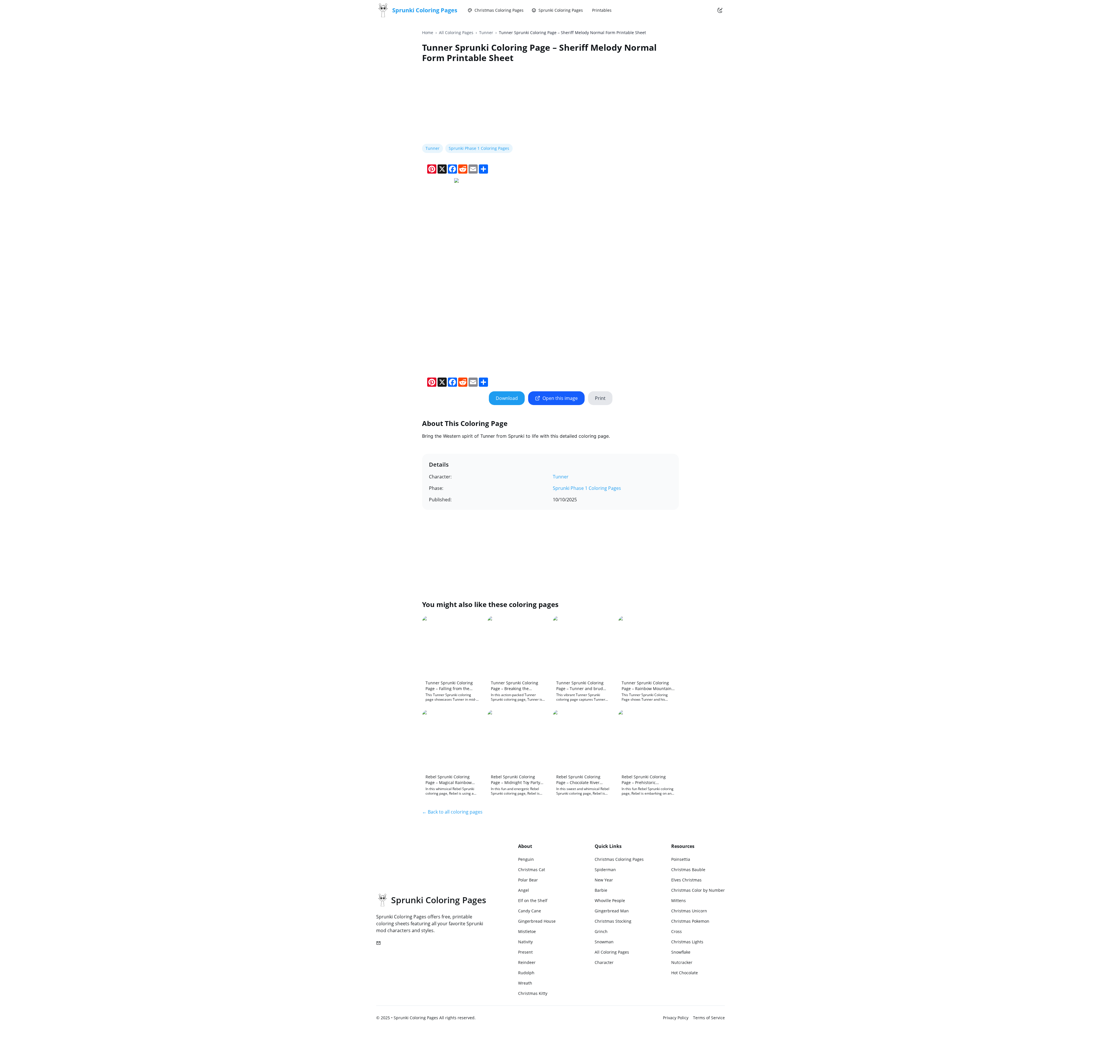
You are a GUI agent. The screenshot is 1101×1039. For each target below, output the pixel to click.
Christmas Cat (531, 869)
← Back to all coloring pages (452, 812)
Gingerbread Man (612, 911)
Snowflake (680, 952)
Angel (523, 890)
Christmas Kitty (532, 993)
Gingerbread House (537, 921)
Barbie (601, 890)
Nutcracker (681, 962)
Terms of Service (709, 1017)
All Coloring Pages (456, 32)
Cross (676, 931)
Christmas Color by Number (698, 890)
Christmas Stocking (613, 921)
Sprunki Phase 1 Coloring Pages (479, 148)
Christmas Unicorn (689, 911)
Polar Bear (528, 880)
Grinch (601, 931)
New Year (604, 880)
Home (427, 32)
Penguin (526, 859)
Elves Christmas (686, 880)
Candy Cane (529, 911)
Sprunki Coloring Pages (560, 10)
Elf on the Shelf (532, 900)
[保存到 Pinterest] (461, 185)
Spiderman (605, 869)
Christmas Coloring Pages (499, 10)
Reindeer (527, 962)
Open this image (560, 398)
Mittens (678, 900)
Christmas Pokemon (690, 921)
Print (600, 398)
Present (525, 952)
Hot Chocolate (684, 972)
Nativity (525, 941)
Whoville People (610, 900)
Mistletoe (527, 931)
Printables (602, 10)
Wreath (525, 983)
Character (604, 962)
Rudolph (526, 972)
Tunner (486, 32)
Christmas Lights (687, 941)
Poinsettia (680, 859)
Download (507, 398)
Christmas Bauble (688, 869)
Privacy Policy (675, 1017)
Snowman (604, 941)
